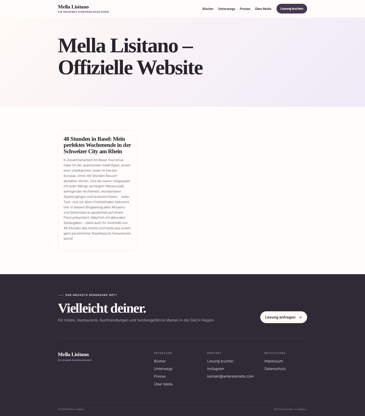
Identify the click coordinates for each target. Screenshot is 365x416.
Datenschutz (275, 369)
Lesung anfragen (280, 317)
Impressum (273, 361)
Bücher (208, 9)
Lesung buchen (291, 9)
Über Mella (263, 9)
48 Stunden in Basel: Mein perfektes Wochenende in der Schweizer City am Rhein (97, 145)
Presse (245, 9)
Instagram (215, 369)
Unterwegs (226, 9)
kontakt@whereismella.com (230, 376)
